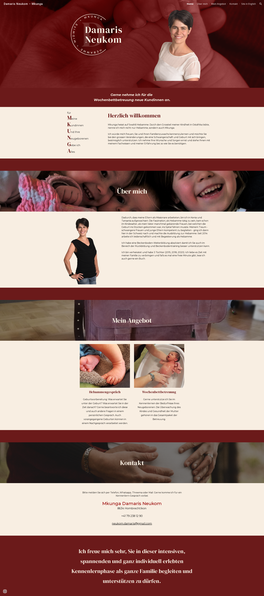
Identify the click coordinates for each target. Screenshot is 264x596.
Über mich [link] (202, 3)
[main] (132, 97)
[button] (260, 4)
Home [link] (190, 3)
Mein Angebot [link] (218, 3)
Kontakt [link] (233, 3)
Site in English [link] (248, 3)
